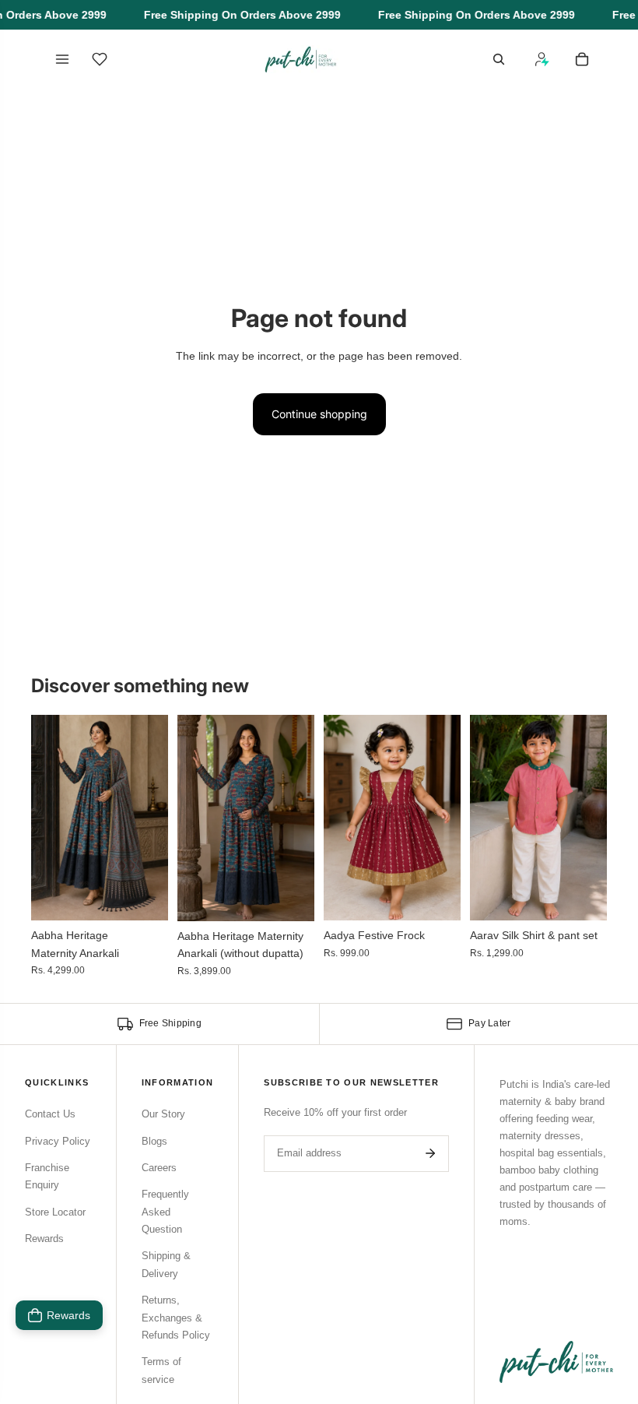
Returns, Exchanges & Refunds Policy (176, 1317)
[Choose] (144, 897)
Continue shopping (319, 413)
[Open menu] (62, 59)
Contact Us (50, 1114)
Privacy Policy (57, 1141)
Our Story (163, 1114)
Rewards (44, 1238)
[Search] (499, 59)
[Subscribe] (430, 1153)
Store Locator (55, 1212)
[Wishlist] (99, 59)
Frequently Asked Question (165, 1211)
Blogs (154, 1141)
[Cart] (582, 59)
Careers (159, 1168)
